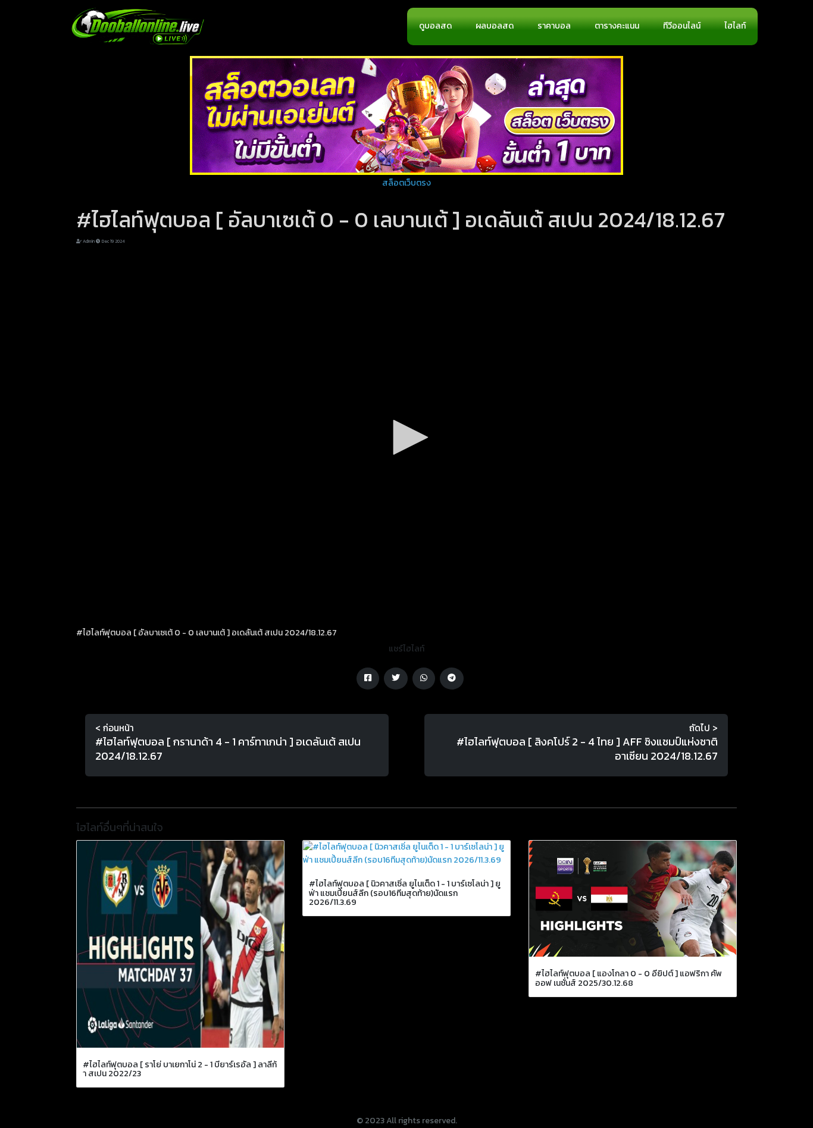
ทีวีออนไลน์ (682, 26)
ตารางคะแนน (617, 26)
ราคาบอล (554, 26)
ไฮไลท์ (735, 26)
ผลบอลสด (495, 26)
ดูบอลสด (435, 26)
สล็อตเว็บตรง (406, 183)
